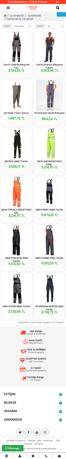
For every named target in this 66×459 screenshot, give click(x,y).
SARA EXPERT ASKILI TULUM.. (50, 209)
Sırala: (7, 26)
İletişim (39, 443)
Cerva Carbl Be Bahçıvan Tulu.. (16, 66)
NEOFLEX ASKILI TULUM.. (16, 161)
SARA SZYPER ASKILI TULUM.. (17, 306)
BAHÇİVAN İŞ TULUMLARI (20, 18)
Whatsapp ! (14, 448)
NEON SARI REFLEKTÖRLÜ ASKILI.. (49, 163)
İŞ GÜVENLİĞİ (17, 15)
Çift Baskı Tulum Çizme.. (16, 113)
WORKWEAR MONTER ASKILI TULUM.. (50, 308)
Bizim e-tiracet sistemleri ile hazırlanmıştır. (33, 448)
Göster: (40, 26)
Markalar (48, 440)
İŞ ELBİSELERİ (34, 15)
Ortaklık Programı (15, 440)
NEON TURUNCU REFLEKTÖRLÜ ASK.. (17, 211)
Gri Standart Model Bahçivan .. (49, 114)
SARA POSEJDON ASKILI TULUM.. (16, 259)
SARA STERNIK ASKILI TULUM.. (49, 258)
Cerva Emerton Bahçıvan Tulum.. (49, 66)
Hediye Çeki (34, 440)
